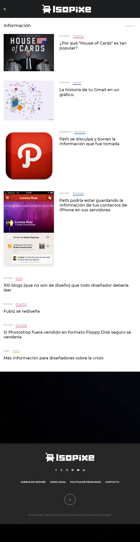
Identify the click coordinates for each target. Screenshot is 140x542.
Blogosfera (21, 303)
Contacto (112, 482)
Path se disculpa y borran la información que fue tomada (89, 141)
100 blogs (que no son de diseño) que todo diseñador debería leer (66, 288)
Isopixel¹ (107, 515)
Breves (19, 277)
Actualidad (21, 324)
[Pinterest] (72, 470)
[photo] (29, 229)
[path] (29, 156)
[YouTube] (78, 470)
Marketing (78, 35)
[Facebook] (56, 470)
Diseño (16, 350)
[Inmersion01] (29, 100)
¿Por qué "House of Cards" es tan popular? (93, 45)
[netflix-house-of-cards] (29, 52)
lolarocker (64, 35)
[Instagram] (67, 470)
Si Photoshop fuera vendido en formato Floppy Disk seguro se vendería (67, 334)
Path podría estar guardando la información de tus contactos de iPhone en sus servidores (93, 205)
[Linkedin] (84, 470)
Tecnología (79, 131)
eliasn (6, 350)
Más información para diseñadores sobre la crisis (53, 358)
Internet (77, 82)
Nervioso (8, 277)
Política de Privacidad (85, 482)
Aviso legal (58, 482)
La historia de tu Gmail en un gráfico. (89, 92)
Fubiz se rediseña (22, 311)
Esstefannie (65, 131)
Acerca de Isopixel (33, 482)
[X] (61, 470)
